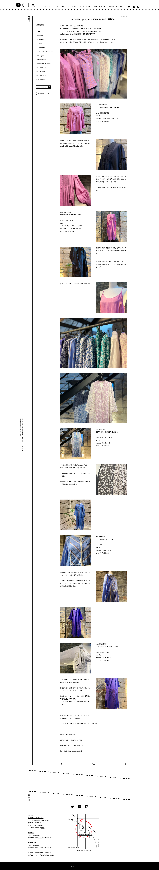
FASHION (40, 40)
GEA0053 (72, 6)
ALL (93, 764)
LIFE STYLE (41, 60)
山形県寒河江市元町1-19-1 (35, 818)
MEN (40, 44)
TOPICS (40, 36)
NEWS (47, 6)
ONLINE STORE (116, 6)
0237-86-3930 (36, 835)
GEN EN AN (85, 6)
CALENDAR (41, 76)
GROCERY (41, 72)
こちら (42, 828)
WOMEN (42, 48)
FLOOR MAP (99, 6)
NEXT (125, 763)
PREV (61, 763)
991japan (40, 56)
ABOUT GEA (58, 6)
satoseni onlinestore (45, 52)
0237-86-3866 (36, 845)
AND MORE (41, 80)
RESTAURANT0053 (44, 64)
